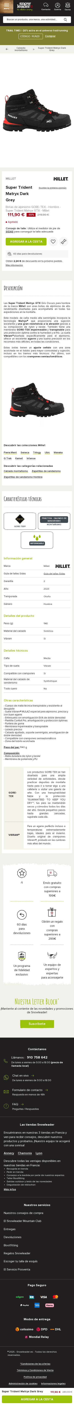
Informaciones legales (53, 1384)
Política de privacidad (35, 1377)
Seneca (25, 452)
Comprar (50, 36)
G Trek (8, 458)
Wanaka (58, 452)
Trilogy (37, 452)
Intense (31, 458)
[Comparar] (63, 241)
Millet (11, 178)
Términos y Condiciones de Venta (35, 1370)
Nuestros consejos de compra (23, 1213)
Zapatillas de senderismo (46, 471)
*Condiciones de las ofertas (35, 1364)
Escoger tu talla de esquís (21, 1261)
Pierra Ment (10, 452)
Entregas (10, 1229)
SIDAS (9, 231)
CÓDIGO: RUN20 (29, 36)
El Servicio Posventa (17, 1269)
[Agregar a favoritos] (53, 241)
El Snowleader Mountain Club (22, 1221)
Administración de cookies (23, 1384)
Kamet (19, 458)
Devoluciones (12, 1237)
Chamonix (25, 1153)
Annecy (9, 1153)
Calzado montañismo (21, 49)
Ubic (47, 452)
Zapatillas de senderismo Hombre (23, 477)
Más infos (10, 1189)
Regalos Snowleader (17, 1253)
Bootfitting (11, 1245)
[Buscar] (68, 16)
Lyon (39, 1153)
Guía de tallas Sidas (54, 574)
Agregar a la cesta (26, 241)
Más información (14, 265)
